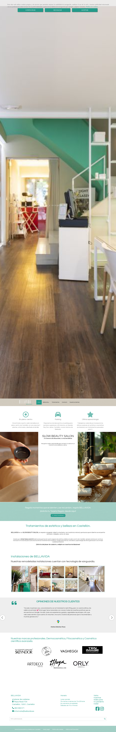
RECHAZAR (57, 10)
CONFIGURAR (30, 10)
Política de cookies (92, 7)
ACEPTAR (84, 10)
